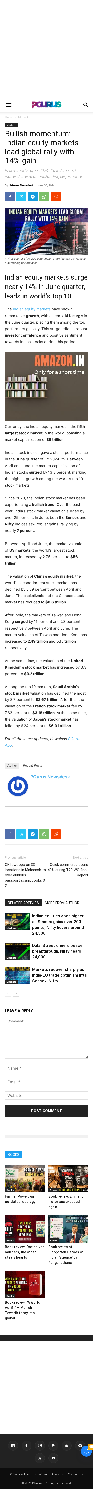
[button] (8, 105)
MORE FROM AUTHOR (62, 903)
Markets (24, 117)
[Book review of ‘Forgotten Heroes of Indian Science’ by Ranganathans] (68, 1229)
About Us (57, 1474)
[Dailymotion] (13, 1446)
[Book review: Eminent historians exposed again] (68, 1178)
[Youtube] (53, 1458)
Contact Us (75, 1474)
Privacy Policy (19, 1474)
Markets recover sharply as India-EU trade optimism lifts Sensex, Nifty (59, 975)
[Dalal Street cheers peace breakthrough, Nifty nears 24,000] (17, 951)
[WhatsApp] (44, 196)
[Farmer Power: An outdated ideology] (25, 1178)
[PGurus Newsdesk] (18, 786)
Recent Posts (32, 765)
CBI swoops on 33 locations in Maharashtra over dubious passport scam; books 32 (25, 875)
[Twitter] (21, 196)
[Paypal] (53, 1446)
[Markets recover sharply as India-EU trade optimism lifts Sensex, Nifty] (17, 975)
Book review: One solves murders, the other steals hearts (24, 1252)
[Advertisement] (46, 49)
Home (9, 117)
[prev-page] (8, 994)
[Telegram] (33, 196)
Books (10, 1190)
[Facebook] (10, 196)
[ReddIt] (56, 196)
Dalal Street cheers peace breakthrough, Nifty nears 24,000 (57, 951)
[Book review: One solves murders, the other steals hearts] (25, 1229)
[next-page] (16, 994)
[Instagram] (40, 1446)
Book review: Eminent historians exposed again (65, 1201)
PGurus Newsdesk (21, 185)
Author (12, 765)
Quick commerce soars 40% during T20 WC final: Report (68, 869)
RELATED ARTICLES (23, 903)
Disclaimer (39, 1474)
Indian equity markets (32, 309)
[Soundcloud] (67, 1446)
